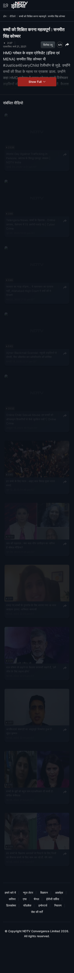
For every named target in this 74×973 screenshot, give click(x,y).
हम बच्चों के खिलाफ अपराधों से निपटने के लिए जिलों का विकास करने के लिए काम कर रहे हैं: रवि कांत (31, 855)
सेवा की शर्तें (37, 912)
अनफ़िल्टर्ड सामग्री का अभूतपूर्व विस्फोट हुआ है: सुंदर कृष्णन (29, 731)
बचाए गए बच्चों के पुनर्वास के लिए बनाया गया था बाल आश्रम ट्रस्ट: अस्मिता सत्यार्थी (31, 607)
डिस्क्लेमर (11, 905)
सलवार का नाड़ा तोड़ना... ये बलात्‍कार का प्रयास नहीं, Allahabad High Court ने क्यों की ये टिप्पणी (29, 291)
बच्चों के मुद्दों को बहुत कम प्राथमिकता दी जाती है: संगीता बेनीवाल (29, 793)
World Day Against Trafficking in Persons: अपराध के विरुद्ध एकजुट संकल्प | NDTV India (28, 158)
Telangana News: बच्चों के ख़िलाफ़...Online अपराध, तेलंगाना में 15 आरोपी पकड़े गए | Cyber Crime (30, 224)
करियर (12, 899)
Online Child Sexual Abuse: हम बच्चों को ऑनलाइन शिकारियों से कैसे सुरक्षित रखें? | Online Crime (31, 419)
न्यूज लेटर (28, 892)
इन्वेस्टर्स (42, 905)
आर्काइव (59, 892)
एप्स (25, 899)
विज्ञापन (44, 892)
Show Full (35, 81)
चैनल (36, 899)
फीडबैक (27, 905)
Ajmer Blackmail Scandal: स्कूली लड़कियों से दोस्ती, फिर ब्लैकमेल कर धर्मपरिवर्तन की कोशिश (31, 355)
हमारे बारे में (10, 892)
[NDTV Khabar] (20, 4)
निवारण (58, 905)
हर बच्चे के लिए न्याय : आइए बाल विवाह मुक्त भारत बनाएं (30, 483)
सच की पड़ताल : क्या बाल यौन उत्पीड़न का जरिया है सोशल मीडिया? (30, 545)
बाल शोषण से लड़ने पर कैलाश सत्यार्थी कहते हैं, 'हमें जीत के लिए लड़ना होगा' (31, 669)
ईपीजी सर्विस (52, 899)
